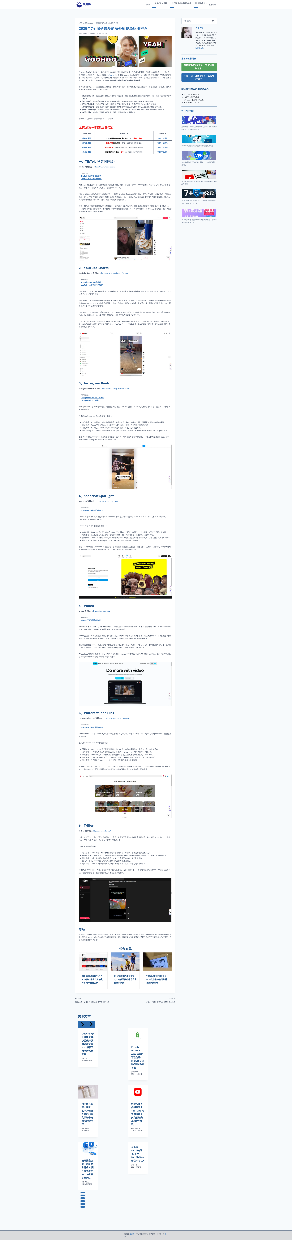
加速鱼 (148, 4)
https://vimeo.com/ (101, 611)
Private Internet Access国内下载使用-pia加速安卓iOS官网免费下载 (137, 1057)
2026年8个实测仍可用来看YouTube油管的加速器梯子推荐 (199, 182)
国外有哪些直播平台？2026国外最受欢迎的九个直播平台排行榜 (92, 979)
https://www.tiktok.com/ (104, 167)
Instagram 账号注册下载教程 (92, 397)
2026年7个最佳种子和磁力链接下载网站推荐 (92, 1000)
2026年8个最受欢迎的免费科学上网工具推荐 (197, 146)
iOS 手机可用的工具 (191, 97)
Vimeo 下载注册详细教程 (91, 620)
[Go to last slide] (82, 1024)
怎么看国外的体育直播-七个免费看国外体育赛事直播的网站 (125, 979)
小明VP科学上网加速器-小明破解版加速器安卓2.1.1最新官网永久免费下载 (88, 1044)
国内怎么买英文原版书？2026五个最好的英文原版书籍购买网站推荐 (87, 1114)
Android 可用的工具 (191, 94)
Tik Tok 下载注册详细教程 (91, 176)
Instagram (111, 75)
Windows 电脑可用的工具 (194, 100)
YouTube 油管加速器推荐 (91, 282)
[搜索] (212, 21)
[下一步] (91, 1024)
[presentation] (93, 961)
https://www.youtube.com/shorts (114, 273)
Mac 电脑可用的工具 (192, 102)
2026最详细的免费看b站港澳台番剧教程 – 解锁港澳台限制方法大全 (199, 220)
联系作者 (212, 4)
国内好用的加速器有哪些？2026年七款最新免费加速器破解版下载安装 (198, 201)
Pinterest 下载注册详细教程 (92, 727)
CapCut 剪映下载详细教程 (91, 178)
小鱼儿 (87, 1058)
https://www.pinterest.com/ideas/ (117, 718)
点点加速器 (86, 152)
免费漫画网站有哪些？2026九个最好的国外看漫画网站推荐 (156, 979)
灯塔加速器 (86, 143)
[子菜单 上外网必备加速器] (154, 7)
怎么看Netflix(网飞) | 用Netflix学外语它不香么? (137, 1153)
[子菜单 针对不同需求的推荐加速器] (172, 7)
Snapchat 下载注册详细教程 (92, 510)
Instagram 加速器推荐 (90, 400)
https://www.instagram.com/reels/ (115, 388)
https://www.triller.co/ (102, 831)
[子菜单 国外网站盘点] (196, 7)
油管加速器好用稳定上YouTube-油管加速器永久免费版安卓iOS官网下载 (137, 1114)
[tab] (83, 1192)
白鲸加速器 (86, 147)
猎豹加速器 (86, 138)
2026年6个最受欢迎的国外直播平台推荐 (160, 1000)
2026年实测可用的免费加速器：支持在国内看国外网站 (198, 163)
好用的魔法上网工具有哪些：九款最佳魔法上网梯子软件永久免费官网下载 (199, 128)
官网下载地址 (163, 143)
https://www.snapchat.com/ (107, 501)
